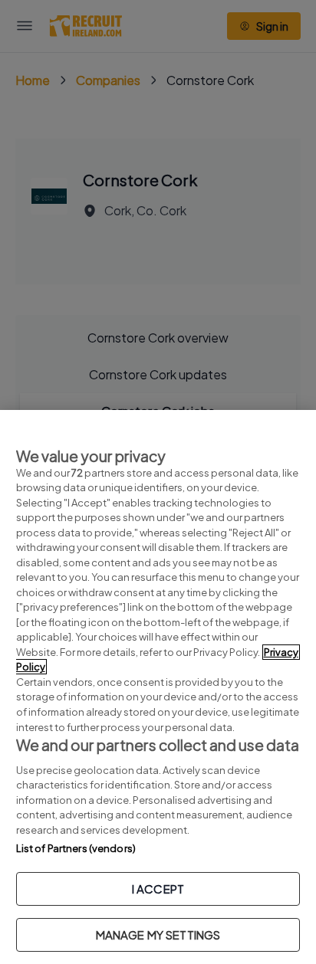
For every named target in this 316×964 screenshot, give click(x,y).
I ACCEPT (158, 888)
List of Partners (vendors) (76, 848)
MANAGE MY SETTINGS (158, 934)
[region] (158, 687)
